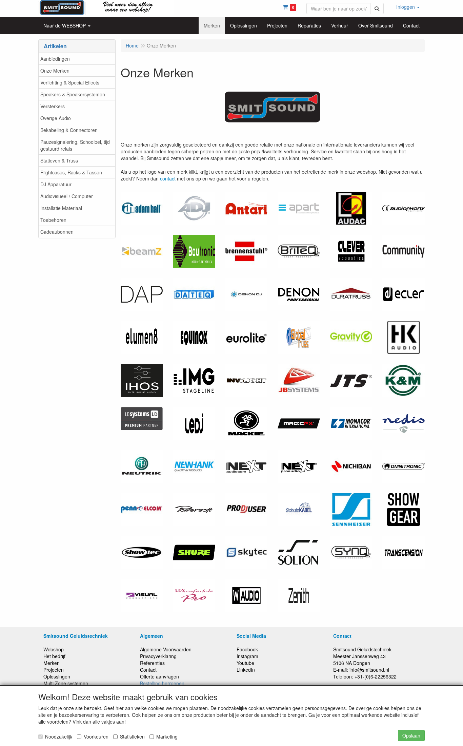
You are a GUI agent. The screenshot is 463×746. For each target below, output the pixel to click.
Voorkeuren (96, 736)
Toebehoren (53, 219)
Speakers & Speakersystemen (72, 94)
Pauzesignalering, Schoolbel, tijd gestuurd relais (75, 145)
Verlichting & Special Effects (69, 82)
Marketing (167, 736)
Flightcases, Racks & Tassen (71, 172)
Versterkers (52, 106)
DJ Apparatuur (56, 184)
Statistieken (132, 736)
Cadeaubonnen (57, 231)
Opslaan (411, 735)
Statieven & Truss (59, 160)
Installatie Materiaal (61, 208)
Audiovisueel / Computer (66, 196)
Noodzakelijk (58, 736)
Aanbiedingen (55, 58)
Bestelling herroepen (162, 683)
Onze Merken (54, 70)
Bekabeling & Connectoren (69, 130)
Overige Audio (55, 118)
